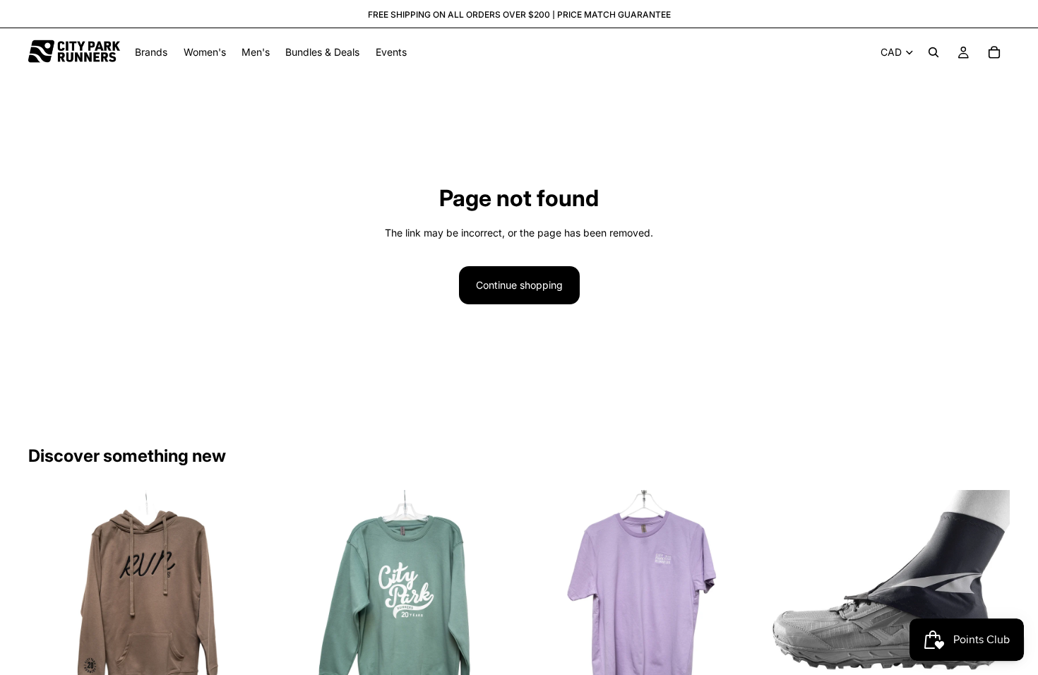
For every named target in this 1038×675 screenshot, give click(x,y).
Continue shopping (519, 285)
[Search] (933, 52)
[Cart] (994, 52)
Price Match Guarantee (614, 14)
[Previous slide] (49, 610)
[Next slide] (246, 610)
